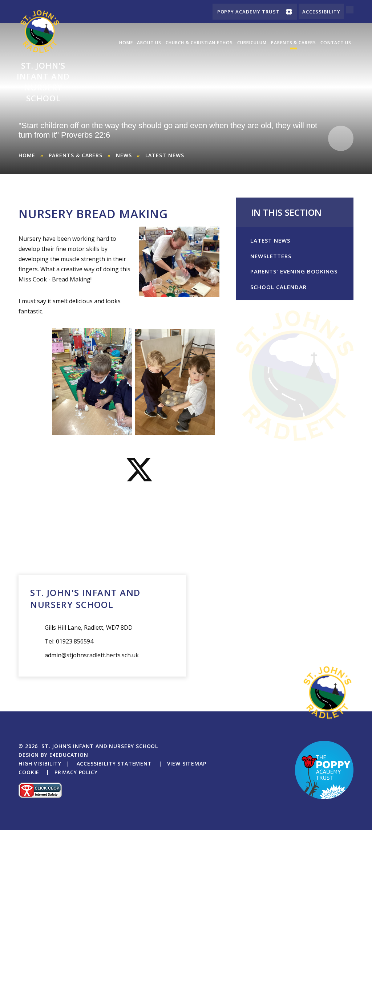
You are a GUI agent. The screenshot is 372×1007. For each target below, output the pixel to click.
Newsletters (270, 256)
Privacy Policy (76, 772)
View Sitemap (186, 763)
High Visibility (40, 763)
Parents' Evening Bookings (293, 271)
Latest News (164, 155)
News (124, 155)
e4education (68, 754)
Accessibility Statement (114, 763)
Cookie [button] (29, 772)
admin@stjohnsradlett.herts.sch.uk (92, 655)
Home (27, 155)
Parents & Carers (75, 155)
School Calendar (278, 287)
